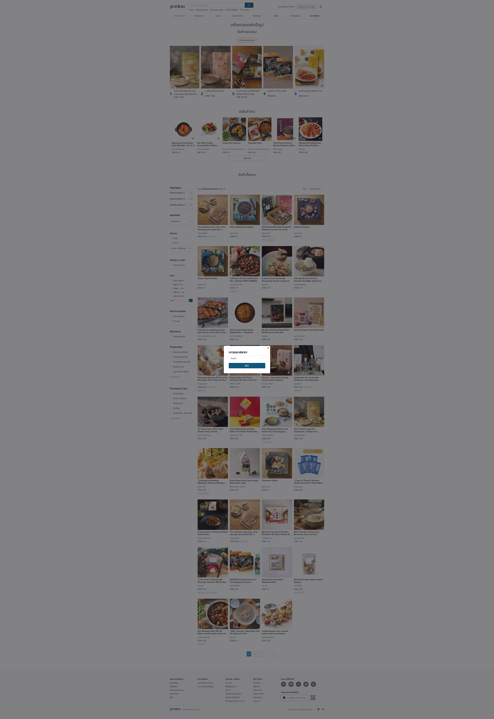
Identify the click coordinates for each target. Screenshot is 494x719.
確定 (247, 365)
